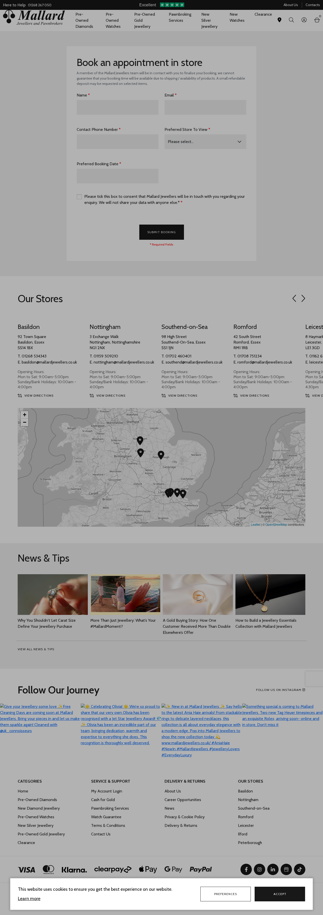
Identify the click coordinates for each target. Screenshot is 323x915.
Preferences (225, 894)
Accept (280, 894)
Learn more (29, 898)
